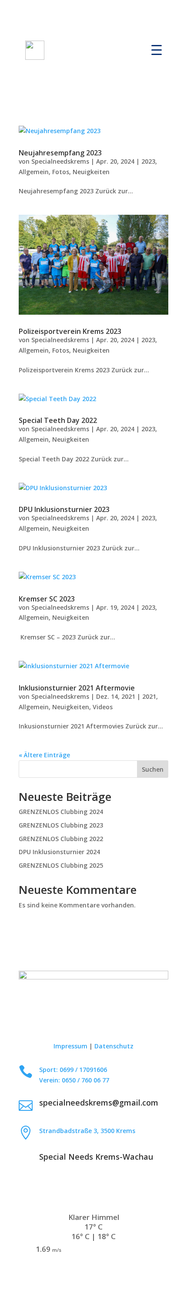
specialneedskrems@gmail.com (98, 1102)
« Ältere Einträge (44, 755)
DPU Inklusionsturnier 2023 (64, 509)
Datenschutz (114, 1046)
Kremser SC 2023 (47, 599)
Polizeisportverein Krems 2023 (70, 331)
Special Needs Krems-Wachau (96, 1156)
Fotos (60, 172)
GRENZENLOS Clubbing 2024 (61, 811)
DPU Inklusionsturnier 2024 (59, 852)
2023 (148, 161)
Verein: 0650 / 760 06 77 (74, 1080)
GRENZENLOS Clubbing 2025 (61, 865)
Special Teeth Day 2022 (58, 420)
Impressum (70, 1046)
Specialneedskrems (60, 161)
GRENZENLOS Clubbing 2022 (61, 839)
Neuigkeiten (91, 172)
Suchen (153, 769)
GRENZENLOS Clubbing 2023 (61, 825)
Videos (103, 707)
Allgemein (34, 172)
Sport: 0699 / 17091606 (73, 1069)
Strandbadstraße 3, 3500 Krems (87, 1131)
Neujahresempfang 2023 (60, 153)
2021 (149, 696)
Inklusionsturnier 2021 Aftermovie (77, 688)
